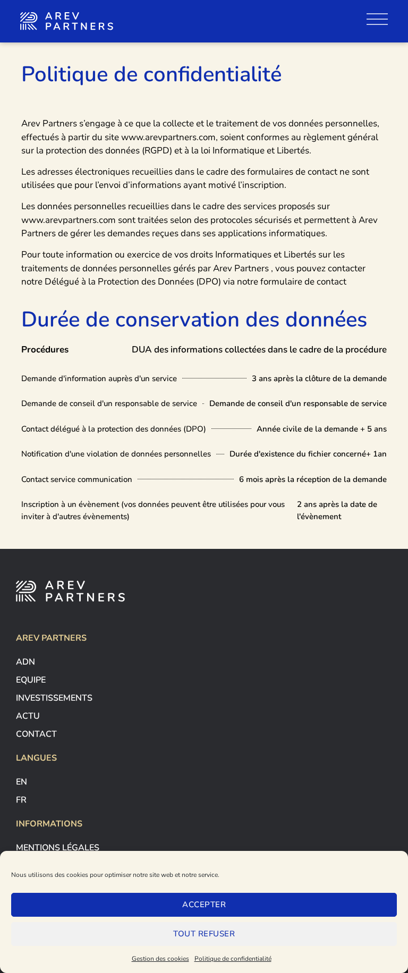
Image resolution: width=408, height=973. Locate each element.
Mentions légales (57, 848)
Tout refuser (204, 933)
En (21, 782)
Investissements (54, 698)
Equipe (31, 680)
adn (25, 662)
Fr (21, 800)
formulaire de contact (303, 281)
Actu (28, 716)
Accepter (204, 904)
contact (36, 734)
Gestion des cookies (160, 958)
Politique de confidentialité (232, 958)
